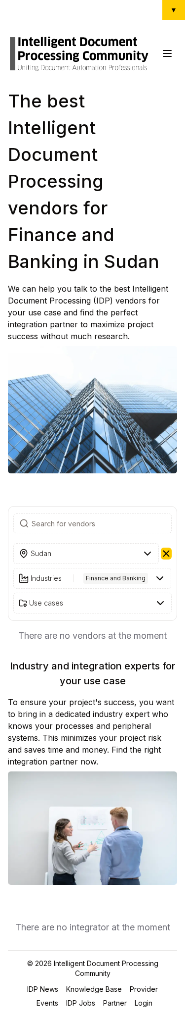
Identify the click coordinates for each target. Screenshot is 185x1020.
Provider (144, 989)
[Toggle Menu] (167, 53)
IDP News (42, 989)
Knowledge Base (94, 989)
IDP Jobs (80, 1003)
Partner (115, 1003)
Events (47, 1003)
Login (143, 1003)
